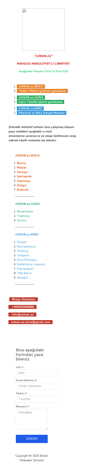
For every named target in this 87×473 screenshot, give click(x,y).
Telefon (20, 393)
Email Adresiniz (25, 380)
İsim (18, 367)
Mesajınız (21, 406)
